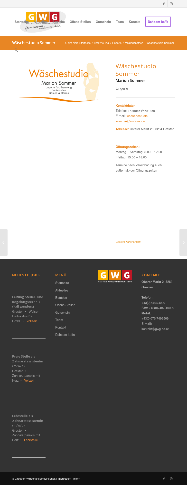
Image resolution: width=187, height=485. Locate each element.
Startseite (62, 282)
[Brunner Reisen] (4, 242)
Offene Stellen (65, 304)
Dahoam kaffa (65, 334)
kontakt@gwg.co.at (155, 328)
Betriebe (61, 297)
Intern (76, 478)
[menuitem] (21, 22)
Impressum (64, 478)
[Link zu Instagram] (171, 3)
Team (59, 319)
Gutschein (62, 312)
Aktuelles (61, 290)
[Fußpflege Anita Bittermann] (183, 242)
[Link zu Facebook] (163, 3)
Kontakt (60, 327)
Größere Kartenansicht (128, 241)
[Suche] (16, 50)
